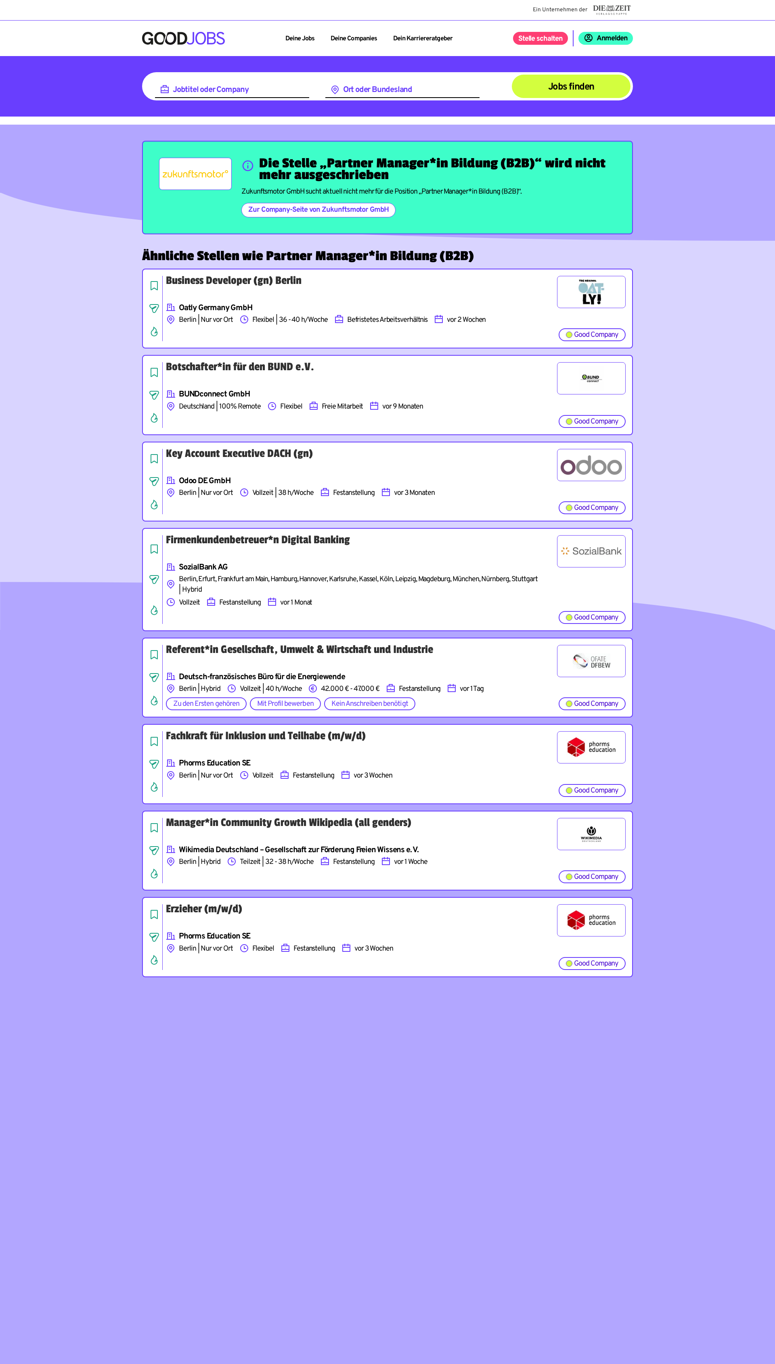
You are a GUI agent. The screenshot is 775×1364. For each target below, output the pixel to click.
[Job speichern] (154, 285)
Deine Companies (354, 39)
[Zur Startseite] (183, 38)
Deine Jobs (299, 39)
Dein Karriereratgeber (422, 39)
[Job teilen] (154, 308)
